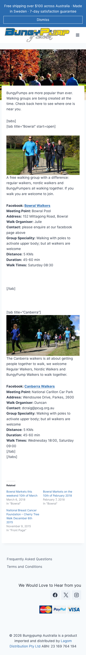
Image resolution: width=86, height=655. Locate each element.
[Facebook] (55, 595)
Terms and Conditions (24, 567)
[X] (66, 595)
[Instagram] (76, 595)
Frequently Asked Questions (29, 559)
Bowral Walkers (37, 206)
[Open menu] (77, 35)
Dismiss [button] (43, 20)
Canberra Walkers (39, 386)
